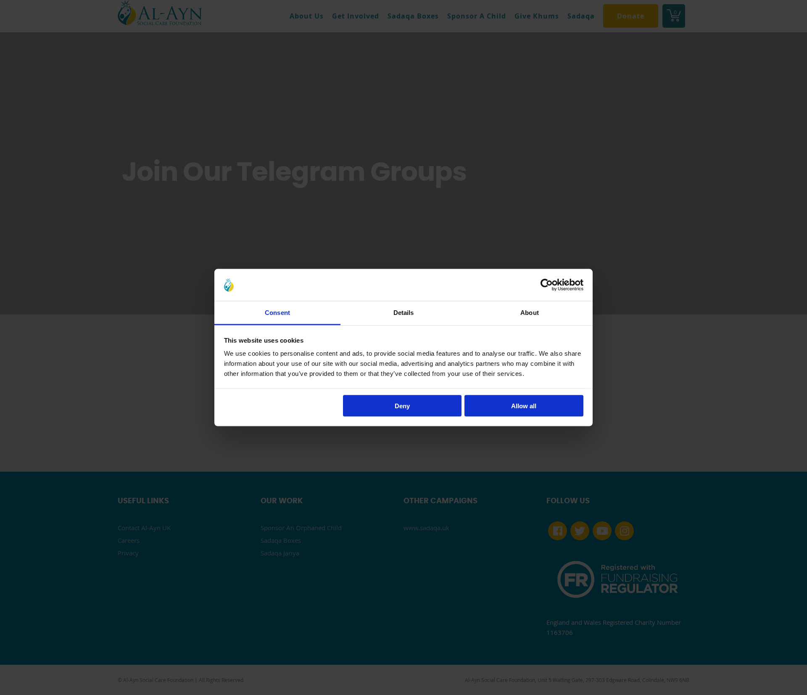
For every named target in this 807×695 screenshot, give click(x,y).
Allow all (523, 405)
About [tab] (529, 312)
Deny (402, 405)
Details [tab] (403, 312)
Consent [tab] (277, 312)
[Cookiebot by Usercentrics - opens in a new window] (546, 284)
